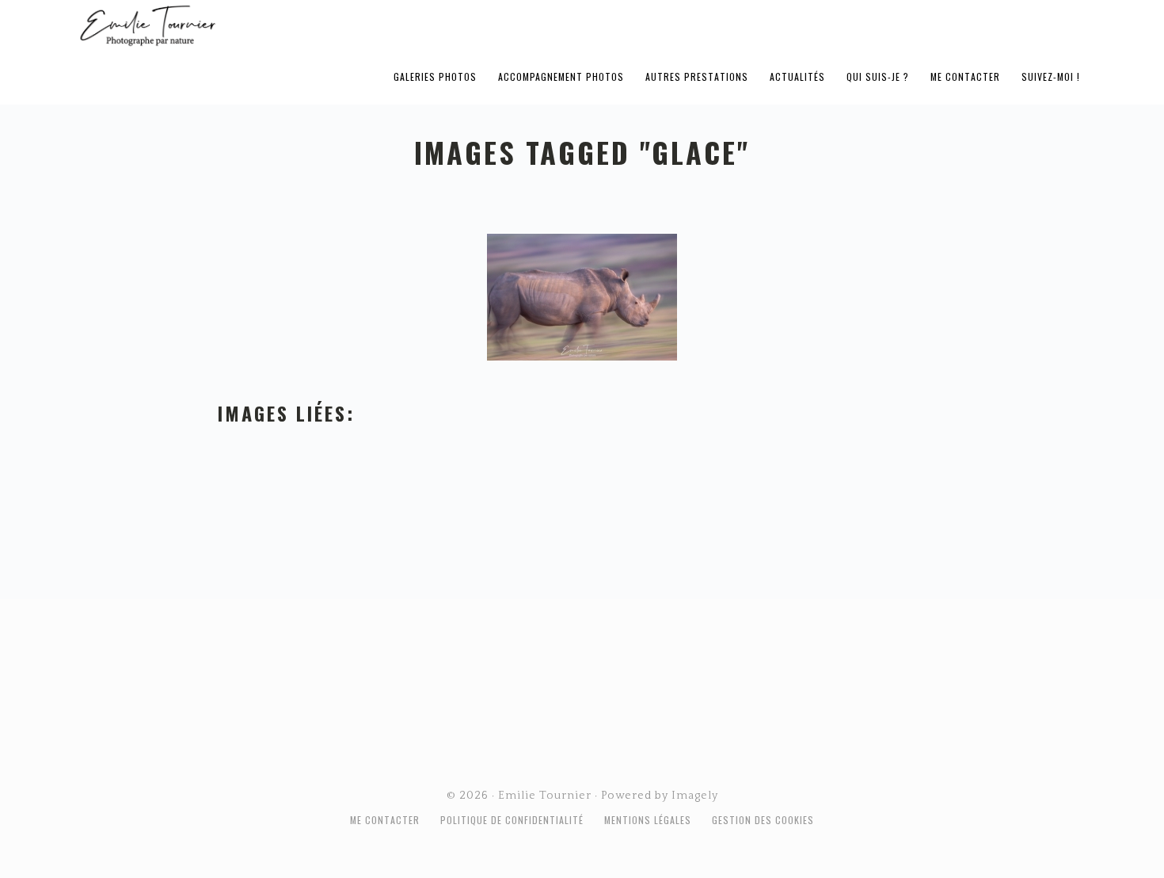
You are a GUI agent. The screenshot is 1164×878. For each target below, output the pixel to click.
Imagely (694, 795)
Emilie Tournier (272, 24)
